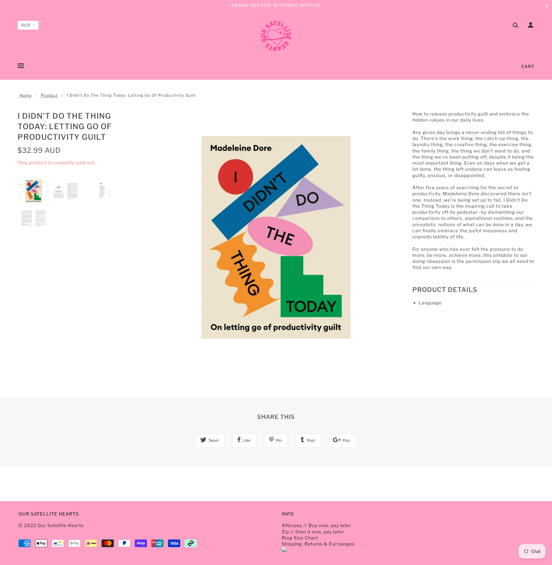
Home (25, 95)
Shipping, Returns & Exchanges (318, 543)
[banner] (276, 36)
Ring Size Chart (300, 537)
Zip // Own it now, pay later (313, 531)
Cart (527, 66)
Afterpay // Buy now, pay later (316, 525)
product (49, 95)
